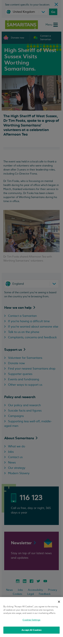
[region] (31, 617)
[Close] (59, 601)
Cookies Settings (31, 620)
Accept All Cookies (31, 630)
